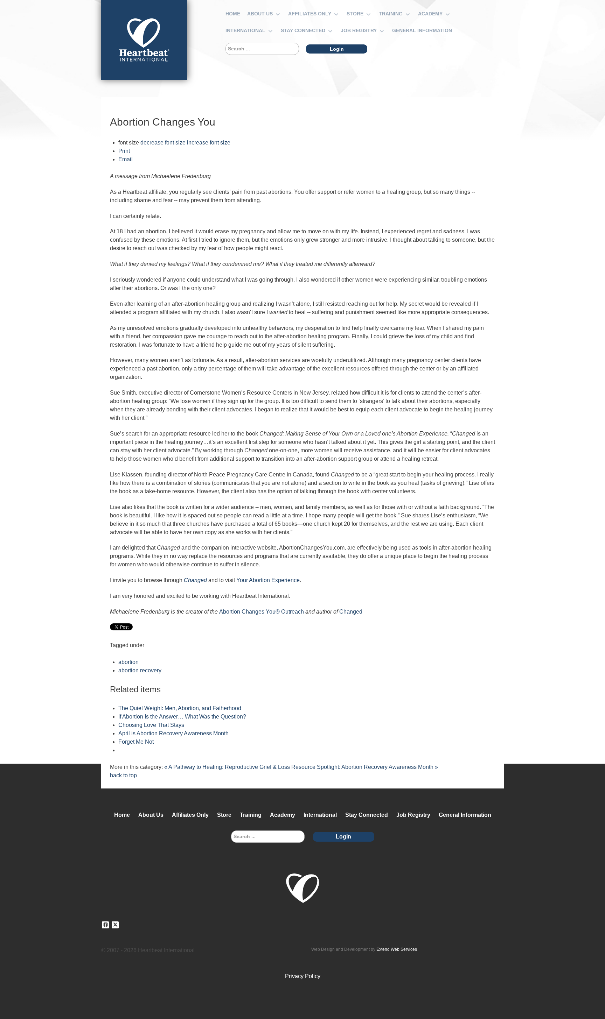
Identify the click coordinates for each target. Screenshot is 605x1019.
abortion (128, 662)
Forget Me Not (136, 742)
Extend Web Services (396, 949)
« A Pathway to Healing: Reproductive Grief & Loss (227, 767)
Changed (350, 612)
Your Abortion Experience (268, 580)
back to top (123, 775)
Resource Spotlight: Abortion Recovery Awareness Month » (364, 767)
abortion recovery (139, 670)
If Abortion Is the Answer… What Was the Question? (182, 717)
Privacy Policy (302, 976)
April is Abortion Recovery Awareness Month (173, 733)
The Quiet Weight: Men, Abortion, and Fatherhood (179, 708)
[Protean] (144, 40)
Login (337, 49)
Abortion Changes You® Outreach (261, 612)
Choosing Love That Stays (151, 725)
